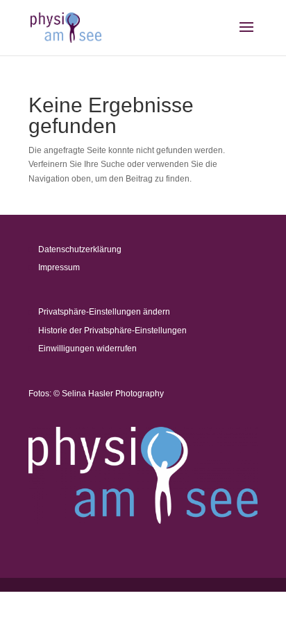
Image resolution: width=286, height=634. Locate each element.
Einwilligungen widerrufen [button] (87, 348)
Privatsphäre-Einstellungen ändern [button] (104, 312)
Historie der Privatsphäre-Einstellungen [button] (112, 330)
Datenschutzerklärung (79, 249)
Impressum (59, 267)
